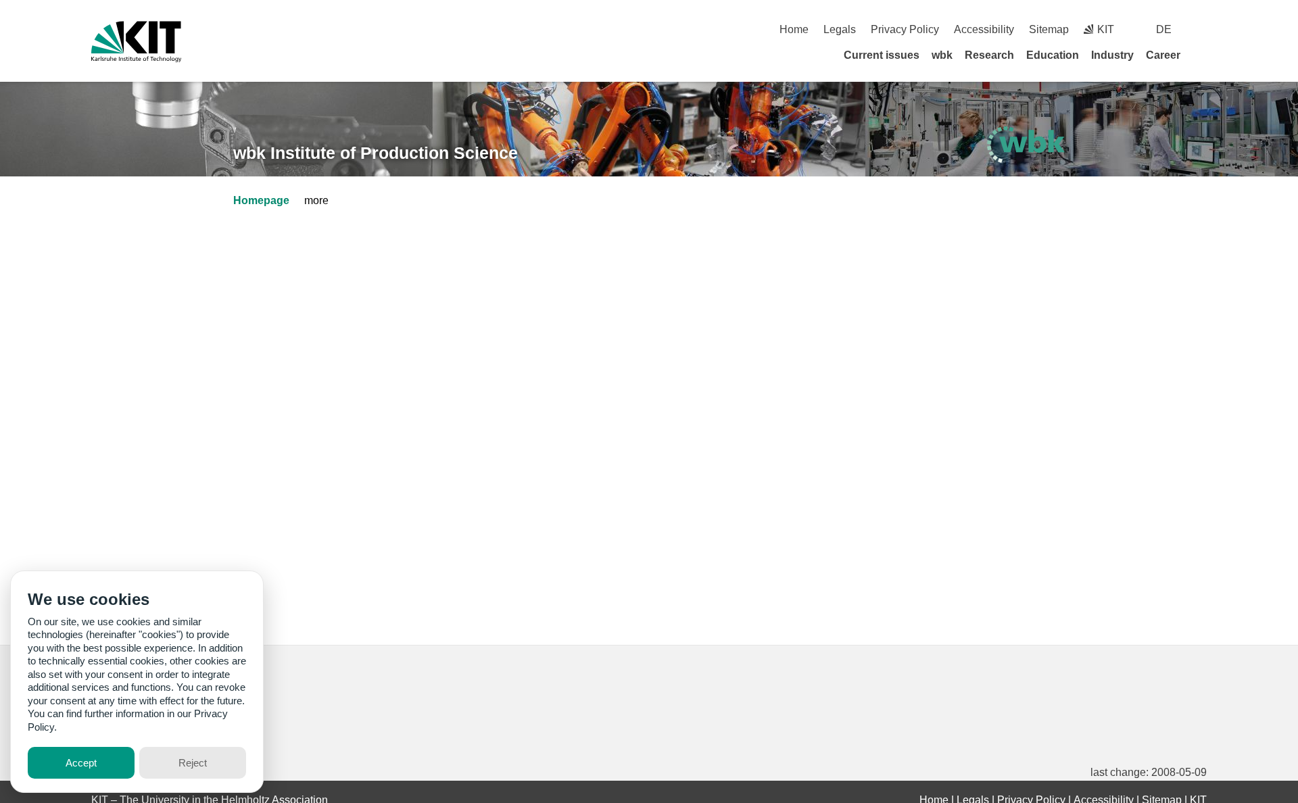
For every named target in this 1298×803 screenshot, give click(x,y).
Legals (839, 29)
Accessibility (984, 29)
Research (989, 55)
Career (1163, 55)
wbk (942, 55)
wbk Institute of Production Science (375, 152)
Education (1052, 55)
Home (794, 29)
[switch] (1202, 29)
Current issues (881, 55)
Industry (1112, 55)
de (1164, 29)
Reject (192, 763)
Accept (81, 763)
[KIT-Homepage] (136, 41)
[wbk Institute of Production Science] (1026, 145)
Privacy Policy (905, 29)
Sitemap (1049, 29)
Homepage (261, 200)
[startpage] (1202, 55)
